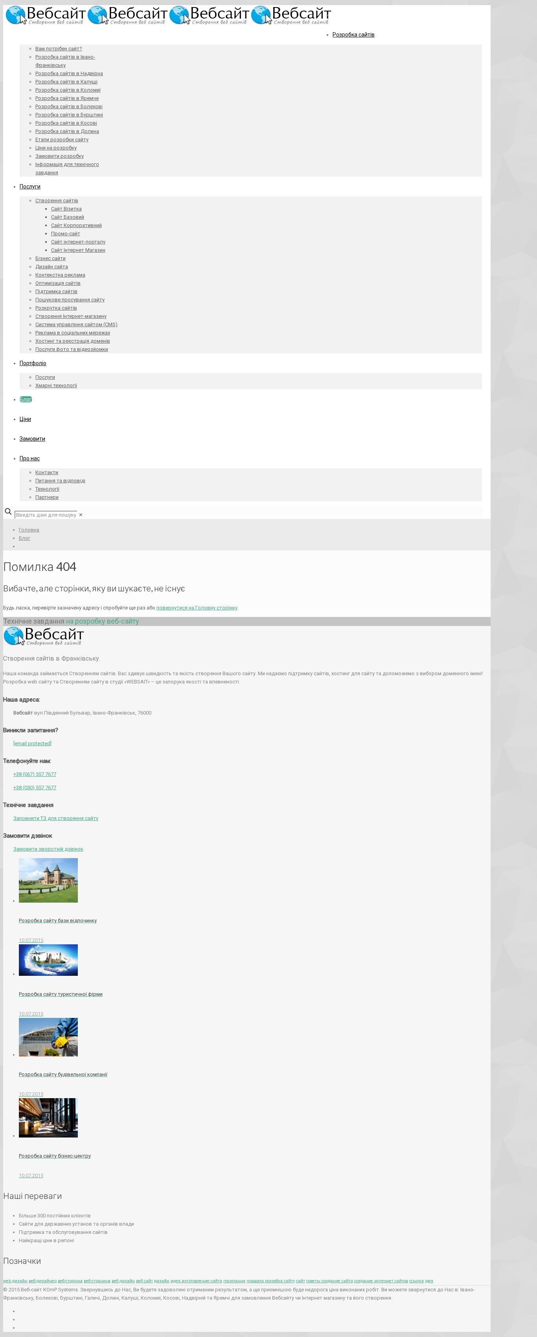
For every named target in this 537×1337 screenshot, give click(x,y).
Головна (29, 530)
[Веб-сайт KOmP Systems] (168, 23)
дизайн (161, 1280)
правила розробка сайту (270, 1280)
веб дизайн (123, 1280)
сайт (300, 1280)
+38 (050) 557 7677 (34, 787)
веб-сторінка (70, 1280)
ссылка (416, 1280)
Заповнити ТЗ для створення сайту (55, 818)
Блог (24, 538)
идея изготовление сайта (196, 1280)
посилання (234, 1280)
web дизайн (15, 1280)
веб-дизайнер (43, 1280)
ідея (429, 1280)
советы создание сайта (329, 1280)
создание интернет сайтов (381, 1280)
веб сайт (144, 1280)
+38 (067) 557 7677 (34, 774)
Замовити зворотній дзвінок (48, 849)
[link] (81, 515)
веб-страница (97, 1280)
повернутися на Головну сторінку (196, 608)
